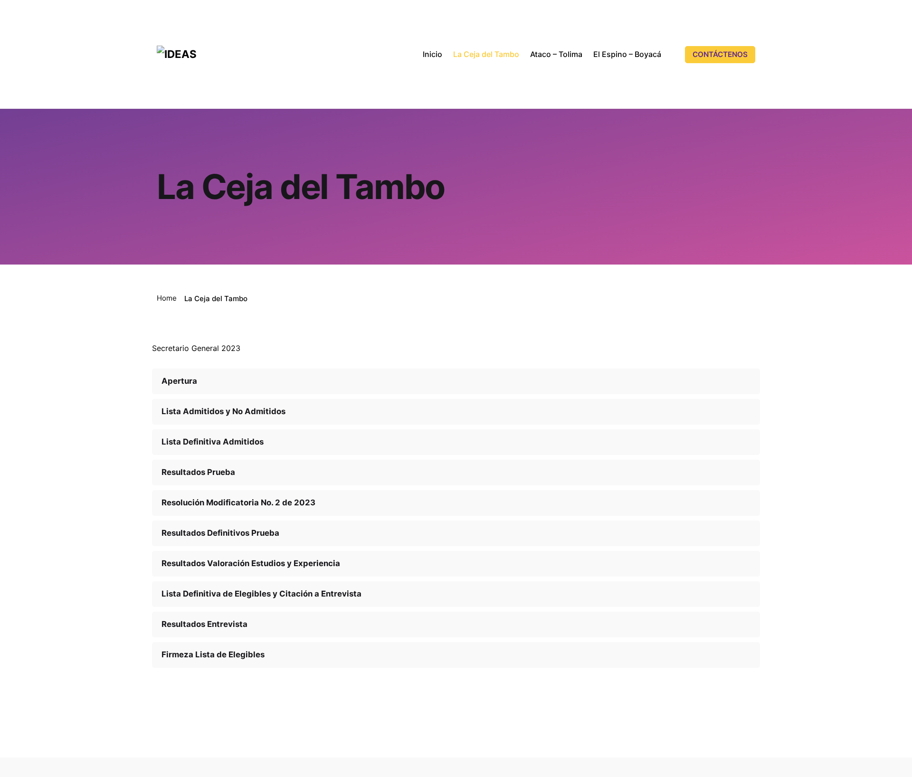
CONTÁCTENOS (720, 54)
